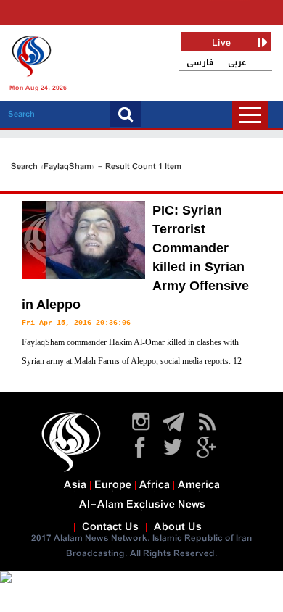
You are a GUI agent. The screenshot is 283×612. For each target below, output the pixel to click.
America (199, 485)
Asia (75, 485)
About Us (178, 527)
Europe (112, 485)
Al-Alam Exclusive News (142, 504)
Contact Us (110, 527)
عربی (237, 62)
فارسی (199, 62)
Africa (154, 485)
